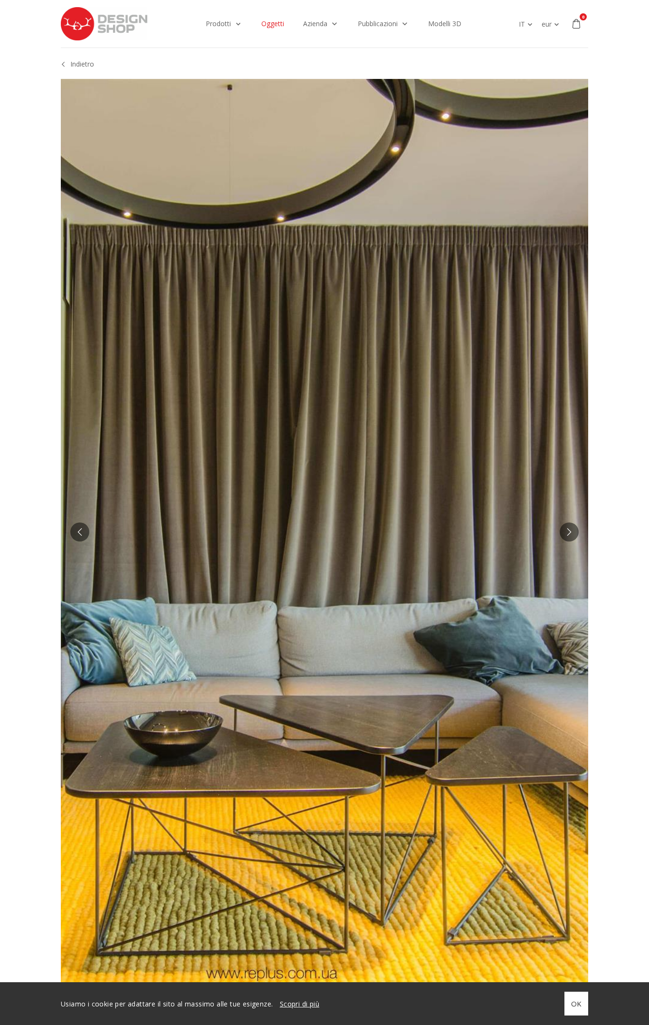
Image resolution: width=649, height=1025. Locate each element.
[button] (79, 532)
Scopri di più (299, 1003)
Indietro (82, 63)
